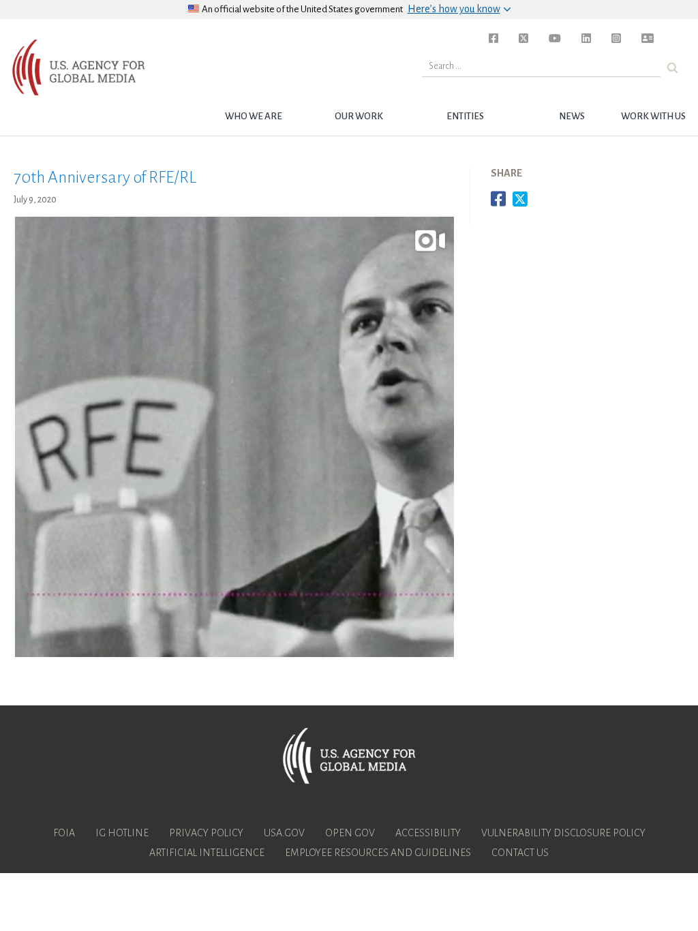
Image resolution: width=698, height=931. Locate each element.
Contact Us (520, 852)
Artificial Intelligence (206, 852)
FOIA (64, 832)
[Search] (672, 68)
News (572, 116)
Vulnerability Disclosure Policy (563, 832)
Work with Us (653, 116)
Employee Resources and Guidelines (378, 852)
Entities (465, 116)
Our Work (359, 116)
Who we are (253, 116)
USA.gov (284, 832)
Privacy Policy (206, 832)
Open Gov (350, 832)
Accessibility (428, 832)
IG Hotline (122, 832)
